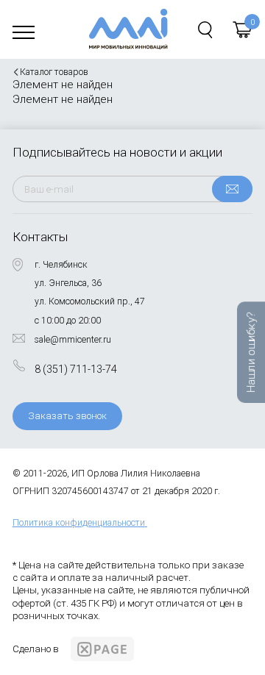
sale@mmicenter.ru (73, 340)
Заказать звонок (67, 415)
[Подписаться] (232, 189)
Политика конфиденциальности (79, 523)
